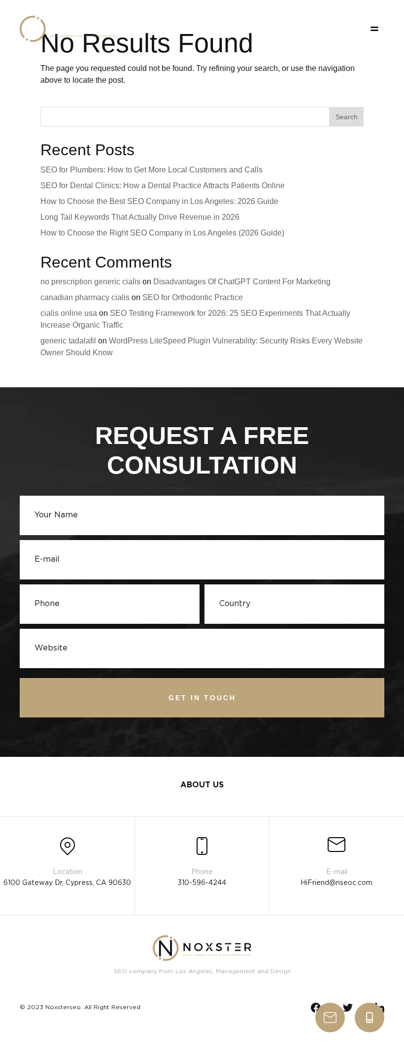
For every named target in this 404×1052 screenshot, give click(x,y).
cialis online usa (68, 313)
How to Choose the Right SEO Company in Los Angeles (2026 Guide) (162, 233)
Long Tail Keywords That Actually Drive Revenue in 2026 (139, 217)
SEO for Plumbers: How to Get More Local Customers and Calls (151, 170)
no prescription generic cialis (90, 281)
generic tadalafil (68, 341)
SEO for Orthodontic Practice (192, 297)
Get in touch (202, 698)
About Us (202, 785)
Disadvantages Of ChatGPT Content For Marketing (242, 281)
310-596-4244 (369, 1017)
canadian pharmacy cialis (85, 297)
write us (330, 1017)
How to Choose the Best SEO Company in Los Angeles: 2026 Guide (159, 201)
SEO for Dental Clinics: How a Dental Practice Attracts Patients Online (162, 185)
